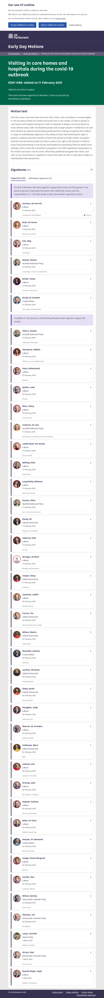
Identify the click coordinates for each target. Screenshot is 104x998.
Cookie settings (75, 25)
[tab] (18, 178)
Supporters (18, 178)
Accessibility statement (86, 995)
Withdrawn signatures (40, 178)
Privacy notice (87, 992)
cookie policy (60, 18)
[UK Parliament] (18, 36)
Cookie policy (57, 992)
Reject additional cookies (52, 25)
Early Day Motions (26, 46)
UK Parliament (14, 54)
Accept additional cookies (22, 25)
